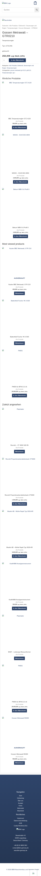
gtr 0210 (23, 70)
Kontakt (20, 803)
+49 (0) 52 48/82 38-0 (20, 845)
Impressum (20, 818)
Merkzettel (20, 808)
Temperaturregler (12, 28)
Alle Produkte (13, 25)
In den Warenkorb (17, 60)
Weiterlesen (19, 293)
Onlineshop (20, 798)
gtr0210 (28, 70)
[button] (30, 3)
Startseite (5, 25)
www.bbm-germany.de (20, 850)
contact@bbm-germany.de (20, 848)
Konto (20, 805)
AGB (20, 823)
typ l (14, 73)
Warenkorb (20, 811)
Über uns (20, 800)
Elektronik (22, 25)
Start (20, 795)
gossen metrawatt (15, 70)
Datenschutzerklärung (20, 820)
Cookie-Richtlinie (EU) (20, 826)
